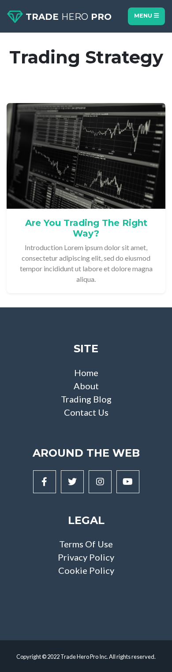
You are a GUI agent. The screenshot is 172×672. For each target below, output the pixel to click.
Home (86, 372)
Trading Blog (86, 399)
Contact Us (86, 412)
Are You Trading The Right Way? (86, 228)
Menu (144, 15)
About (86, 385)
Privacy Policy (86, 557)
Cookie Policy (86, 570)
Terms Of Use (86, 544)
